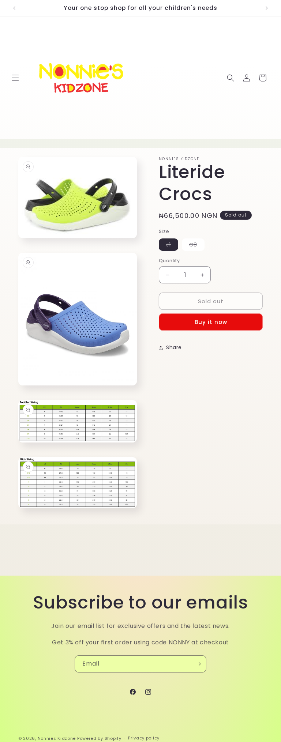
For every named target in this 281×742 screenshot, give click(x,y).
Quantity (169, 260)
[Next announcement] (267, 8)
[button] (15, 78)
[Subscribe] (198, 664)
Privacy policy (144, 738)
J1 (172, 246)
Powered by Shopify (99, 738)
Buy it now (211, 322)
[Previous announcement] (14, 8)
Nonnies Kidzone (57, 738)
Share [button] (174, 347)
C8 (197, 246)
